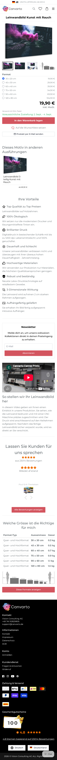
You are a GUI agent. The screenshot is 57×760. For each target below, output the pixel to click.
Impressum (7, 637)
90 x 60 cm (11, 94)
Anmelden (7, 655)
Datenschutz (8, 640)
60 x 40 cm (11, 86)
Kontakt (6, 634)
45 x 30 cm (11, 82)
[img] (28, 457)
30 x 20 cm (11, 78)
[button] (7, 66)
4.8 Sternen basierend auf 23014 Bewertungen (28, 739)
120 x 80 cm (11, 98)
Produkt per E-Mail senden (29, 134)
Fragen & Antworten (12, 666)
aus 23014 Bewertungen (28, 460)
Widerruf (6, 669)
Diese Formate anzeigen (28, 589)
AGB (4, 644)
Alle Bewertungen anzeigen (28, 509)
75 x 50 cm (11, 90)
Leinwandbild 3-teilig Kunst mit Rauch (12, 179)
